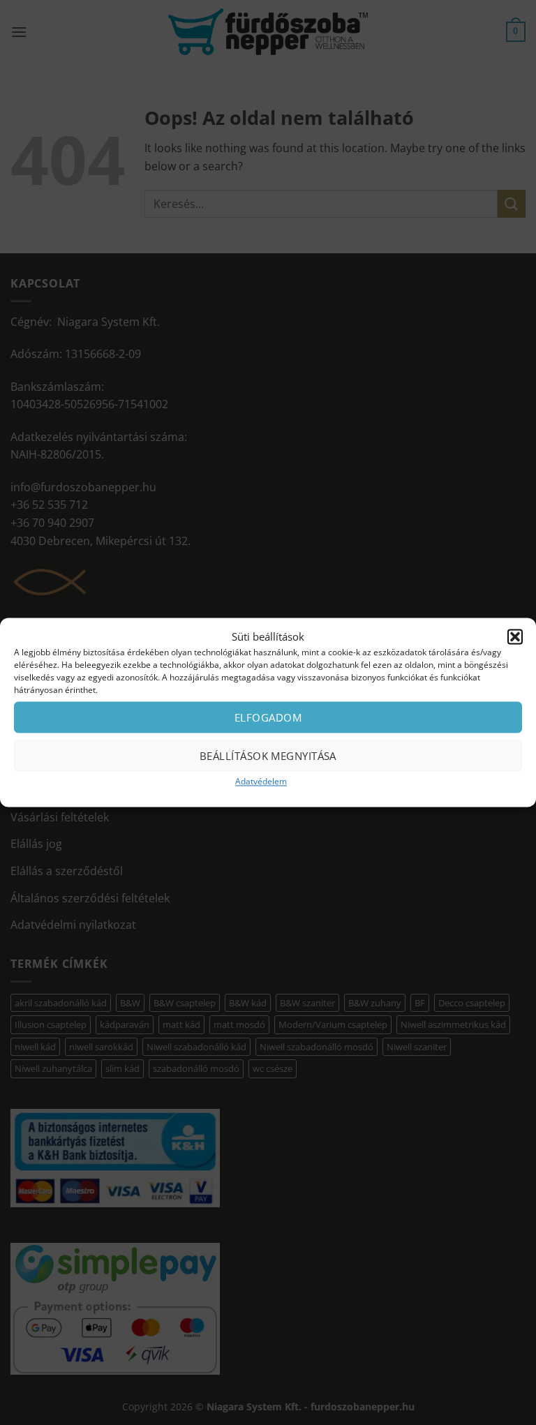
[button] (515, 636)
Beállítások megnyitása (268, 756)
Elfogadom (268, 717)
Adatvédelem (261, 781)
